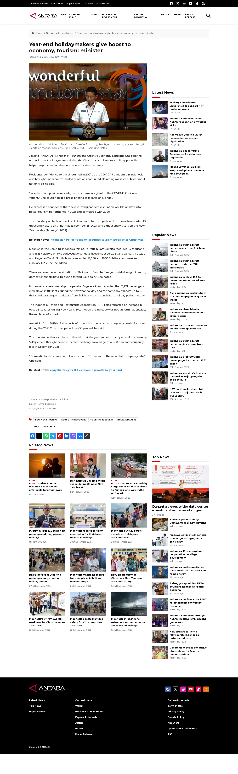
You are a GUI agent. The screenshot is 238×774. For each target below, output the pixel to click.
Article (166, 14)
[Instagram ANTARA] (184, 3)
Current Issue (74, 15)
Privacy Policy (176, 711)
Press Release (190, 15)
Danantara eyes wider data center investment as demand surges (180, 508)
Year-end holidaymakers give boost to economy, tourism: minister (116, 33)
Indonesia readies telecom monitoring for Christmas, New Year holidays (86, 534)
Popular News (73, 3)
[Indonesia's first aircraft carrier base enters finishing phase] (160, 249)
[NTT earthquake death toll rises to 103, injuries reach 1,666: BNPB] (160, 393)
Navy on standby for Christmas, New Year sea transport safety (126, 578)
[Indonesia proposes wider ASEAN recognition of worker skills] (160, 123)
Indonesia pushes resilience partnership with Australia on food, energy (188, 570)
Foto (32, 480)
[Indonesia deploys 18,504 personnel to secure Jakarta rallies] (160, 281)
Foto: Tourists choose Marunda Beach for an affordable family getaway (45, 487)
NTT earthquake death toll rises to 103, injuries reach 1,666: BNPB (186, 392)
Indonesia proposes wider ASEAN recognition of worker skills (188, 122)
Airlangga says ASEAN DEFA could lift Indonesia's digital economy (187, 587)
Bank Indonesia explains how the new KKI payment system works (188, 296)
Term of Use (175, 705)
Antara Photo (102, 3)
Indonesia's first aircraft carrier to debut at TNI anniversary (184, 264)
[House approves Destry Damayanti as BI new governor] (160, 524)
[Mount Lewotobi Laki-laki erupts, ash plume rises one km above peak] (160, 171)
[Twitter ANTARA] (177, 3)
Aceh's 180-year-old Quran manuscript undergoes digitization (186, 138)
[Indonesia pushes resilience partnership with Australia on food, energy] (160, 571)
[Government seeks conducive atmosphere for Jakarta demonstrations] (160, 652)
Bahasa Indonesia (39, 3)
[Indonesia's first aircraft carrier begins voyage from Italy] (160, 345)
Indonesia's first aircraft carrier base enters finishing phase (187, 248)
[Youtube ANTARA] (191, 3)
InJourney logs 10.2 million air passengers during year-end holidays (47, 534)
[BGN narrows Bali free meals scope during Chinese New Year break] (88, 465)
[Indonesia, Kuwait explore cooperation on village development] (160, 555)
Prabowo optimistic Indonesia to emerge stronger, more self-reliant (188, 538)
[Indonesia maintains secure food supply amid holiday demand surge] (88, 559)
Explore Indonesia (140, 15)
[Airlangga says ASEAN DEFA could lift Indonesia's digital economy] (160, 587)
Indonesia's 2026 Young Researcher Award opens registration (185, 154)
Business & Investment (109, 15)
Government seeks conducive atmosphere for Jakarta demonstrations (188, 651)
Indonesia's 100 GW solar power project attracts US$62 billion (188, 360)
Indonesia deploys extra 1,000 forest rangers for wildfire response (188, 603)
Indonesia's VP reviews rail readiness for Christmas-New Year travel (47, 622)
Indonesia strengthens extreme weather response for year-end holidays (128, 622)
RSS (170, 734)
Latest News (57, 3)
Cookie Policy (176, 717)
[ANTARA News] (43, 15)
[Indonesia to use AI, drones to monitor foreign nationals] (160, 330)
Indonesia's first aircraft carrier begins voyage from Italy (186, 344)
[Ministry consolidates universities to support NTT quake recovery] (160, 107)
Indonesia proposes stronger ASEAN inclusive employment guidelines (188, 619)
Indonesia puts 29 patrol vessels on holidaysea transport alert (126, 534)
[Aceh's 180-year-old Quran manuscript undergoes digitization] (160, 139)
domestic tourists (43, 426)
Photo (178, 14)
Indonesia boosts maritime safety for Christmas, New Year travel (86, 622)
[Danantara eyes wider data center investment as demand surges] (180, 484)
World (94, 14)
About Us (173, 722)
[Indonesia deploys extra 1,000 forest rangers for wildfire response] (160, 604)
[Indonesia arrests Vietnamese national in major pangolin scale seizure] (160, 377)
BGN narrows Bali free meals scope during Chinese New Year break (87, 484)
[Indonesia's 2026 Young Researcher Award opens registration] (160, 155)
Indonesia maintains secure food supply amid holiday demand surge (87, 578)
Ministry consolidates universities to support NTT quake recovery (187, 106)
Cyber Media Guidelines (182, 728)
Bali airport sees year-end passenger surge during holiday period (45, 578)
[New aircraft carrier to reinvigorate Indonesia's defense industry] (160, 636)
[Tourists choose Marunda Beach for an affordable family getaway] (47, 465)
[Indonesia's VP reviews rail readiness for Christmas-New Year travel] (47, 603)
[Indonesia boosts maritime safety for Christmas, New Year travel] (88, 603)
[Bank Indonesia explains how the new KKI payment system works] (160, 297)
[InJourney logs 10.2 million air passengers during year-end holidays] (47, 515)
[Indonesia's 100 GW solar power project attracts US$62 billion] (160, 361)
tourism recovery (101, 420)
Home (63, 14)
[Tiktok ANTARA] (197, 3)
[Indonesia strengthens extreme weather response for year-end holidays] (129, 603)
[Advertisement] (180, 64)
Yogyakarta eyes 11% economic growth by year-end (86, 370)
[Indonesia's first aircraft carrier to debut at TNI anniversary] (160, 265)
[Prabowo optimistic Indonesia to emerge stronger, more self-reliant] (160, 539)
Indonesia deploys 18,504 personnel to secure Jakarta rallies (187, 280)
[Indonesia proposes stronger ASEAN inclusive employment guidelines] (160, 620)
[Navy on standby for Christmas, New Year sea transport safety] (129, 559)
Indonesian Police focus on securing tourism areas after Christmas (96, 239)
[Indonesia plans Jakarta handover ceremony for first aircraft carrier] (160, 313)
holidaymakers (126, 420)
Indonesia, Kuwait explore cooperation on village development (186, 554)
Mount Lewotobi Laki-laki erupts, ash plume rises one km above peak (187, 170)
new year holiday (46, 420)
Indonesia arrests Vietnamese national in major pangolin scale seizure (188, 376)
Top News (88, 3)
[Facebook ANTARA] (171, 3)
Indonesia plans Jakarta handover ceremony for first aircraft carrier (187, 312)
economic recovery (73, 420)
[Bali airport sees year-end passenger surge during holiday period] (47, 559)
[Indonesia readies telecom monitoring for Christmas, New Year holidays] (88, 515)
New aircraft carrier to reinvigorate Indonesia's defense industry (184, 635)
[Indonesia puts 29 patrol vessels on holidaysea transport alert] (129, 515)
